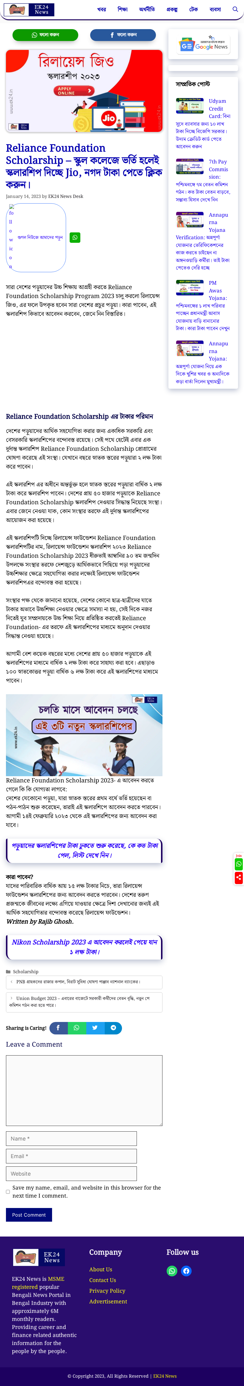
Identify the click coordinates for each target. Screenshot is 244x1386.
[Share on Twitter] (95, 1028)
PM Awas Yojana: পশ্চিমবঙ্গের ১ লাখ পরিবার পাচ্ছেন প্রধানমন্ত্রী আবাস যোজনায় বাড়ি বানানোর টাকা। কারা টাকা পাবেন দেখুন (203, 306)
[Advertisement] (84, 369)
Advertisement (108, 1301)
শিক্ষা (122, 9)
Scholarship (25, 972)
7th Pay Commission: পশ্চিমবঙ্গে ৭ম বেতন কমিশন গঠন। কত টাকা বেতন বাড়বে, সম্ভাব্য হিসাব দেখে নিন (203, 181)
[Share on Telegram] (113, 1028)
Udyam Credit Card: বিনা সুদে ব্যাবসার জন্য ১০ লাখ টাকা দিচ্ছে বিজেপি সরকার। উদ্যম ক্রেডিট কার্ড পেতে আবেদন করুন (203, 124)
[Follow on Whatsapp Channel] (239, 864)
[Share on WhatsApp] (77, 1028)
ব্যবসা (215, 9)
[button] (235, 9)
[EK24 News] (29, 9)
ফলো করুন (48, 35)
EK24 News (165, 1376)
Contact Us (102, 1280)
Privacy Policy (107, 1291)
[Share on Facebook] (58, 1028)
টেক (193, 9)
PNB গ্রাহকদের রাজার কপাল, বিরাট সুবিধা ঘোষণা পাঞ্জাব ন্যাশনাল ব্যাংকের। (78, 982)
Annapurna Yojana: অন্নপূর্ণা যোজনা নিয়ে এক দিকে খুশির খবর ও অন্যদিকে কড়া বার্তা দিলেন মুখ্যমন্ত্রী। (202, 363)
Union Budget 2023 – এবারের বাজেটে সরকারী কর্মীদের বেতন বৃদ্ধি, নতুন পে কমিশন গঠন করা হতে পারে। (79, 1002)
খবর (101, 9)
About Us (100, 1269)
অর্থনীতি (147, 9)
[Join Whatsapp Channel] (75, 237)
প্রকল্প (172, 9)
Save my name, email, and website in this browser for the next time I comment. (86, 1192)
